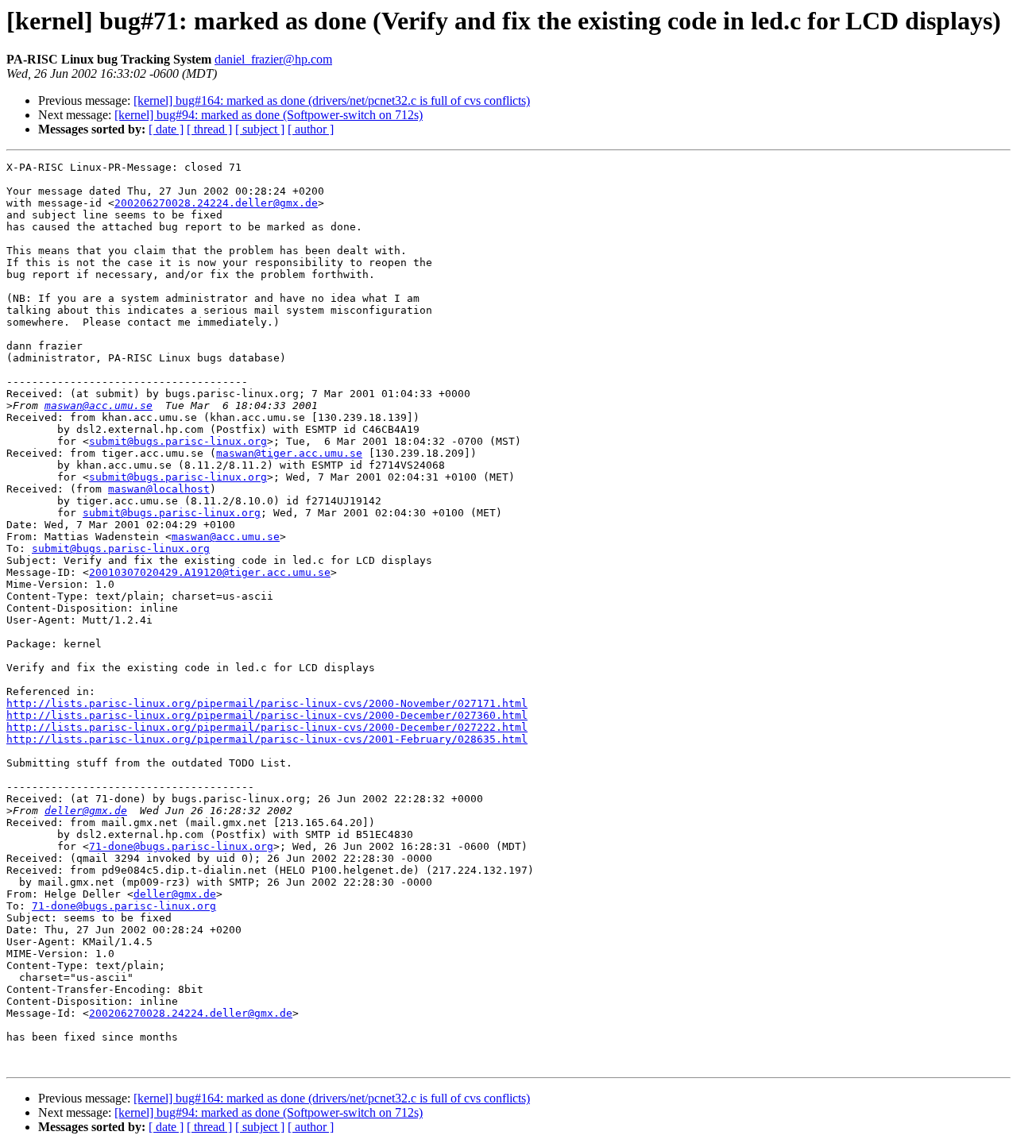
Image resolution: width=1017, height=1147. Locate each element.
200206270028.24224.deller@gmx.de (216, 203)
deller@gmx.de (85, 811)
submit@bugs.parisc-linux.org (178, 441)
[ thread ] (209, 129)
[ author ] (311, 129)
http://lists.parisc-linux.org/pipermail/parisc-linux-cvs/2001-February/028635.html (267, 739)
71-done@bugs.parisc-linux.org (181, 846)
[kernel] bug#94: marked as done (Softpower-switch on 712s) (268, 115)
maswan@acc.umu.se (98, 405)
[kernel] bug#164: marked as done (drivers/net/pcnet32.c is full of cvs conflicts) (331, 100)
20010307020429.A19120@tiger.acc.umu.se (210, 572)
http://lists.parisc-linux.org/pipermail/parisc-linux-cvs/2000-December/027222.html (267, 727)
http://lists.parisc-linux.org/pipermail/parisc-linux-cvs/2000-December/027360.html (267, 715)
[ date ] (166, 129)
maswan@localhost (159, 489)
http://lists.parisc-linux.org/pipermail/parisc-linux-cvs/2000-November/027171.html (267, 703)
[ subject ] (259, 129)
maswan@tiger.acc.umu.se (289, 453)
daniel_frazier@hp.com (273, 59)
